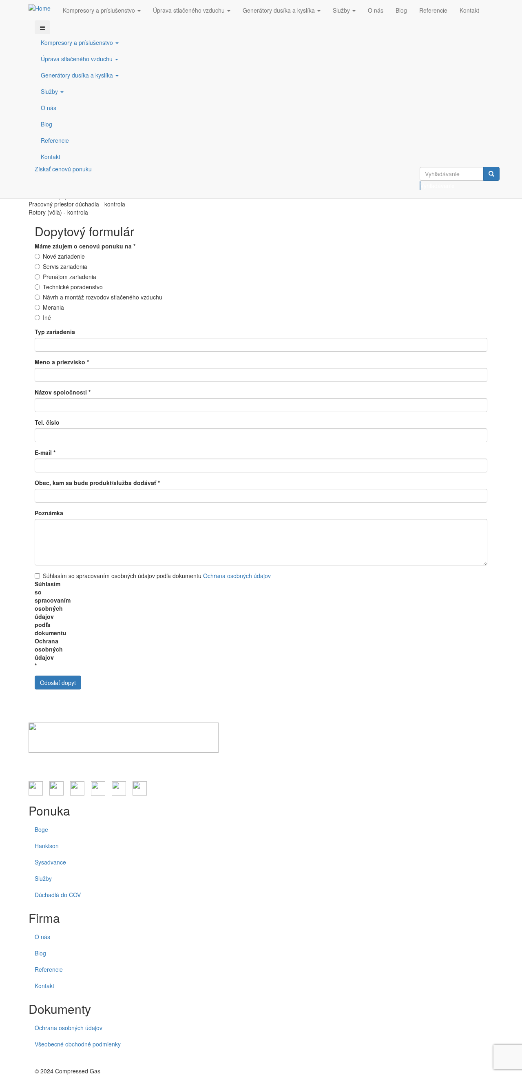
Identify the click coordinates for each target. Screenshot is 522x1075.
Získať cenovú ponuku (63, 169)
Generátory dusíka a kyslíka (279, 10)
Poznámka (49, 513)
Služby (342, 10)
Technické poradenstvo (73, 287)
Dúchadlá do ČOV (58, 895)
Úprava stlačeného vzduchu (189, 10)
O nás (375, 10)
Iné (47, 317)
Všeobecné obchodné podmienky (78, 1044)
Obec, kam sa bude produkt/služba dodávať (97, 483)
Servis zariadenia (65, 266)
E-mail (45, 452)
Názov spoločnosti (63, 392)
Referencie (433, 10)
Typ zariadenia (55, 332)
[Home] (43, 7)
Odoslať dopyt (58, 682)
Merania (53, 307)
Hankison (47, 846)
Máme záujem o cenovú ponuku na (85, 246)
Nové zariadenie (64, 256)
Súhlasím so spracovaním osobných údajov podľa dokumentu (157, 576)
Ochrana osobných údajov (237, 576)
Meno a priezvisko (62, 362)
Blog (401, 10)
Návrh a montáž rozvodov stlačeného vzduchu (102, 297)
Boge (41, 829)
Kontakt (469, 10)
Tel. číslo (47, 422)
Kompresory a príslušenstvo (100, 10)
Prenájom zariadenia (69, 277)
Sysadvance (50, 862)
